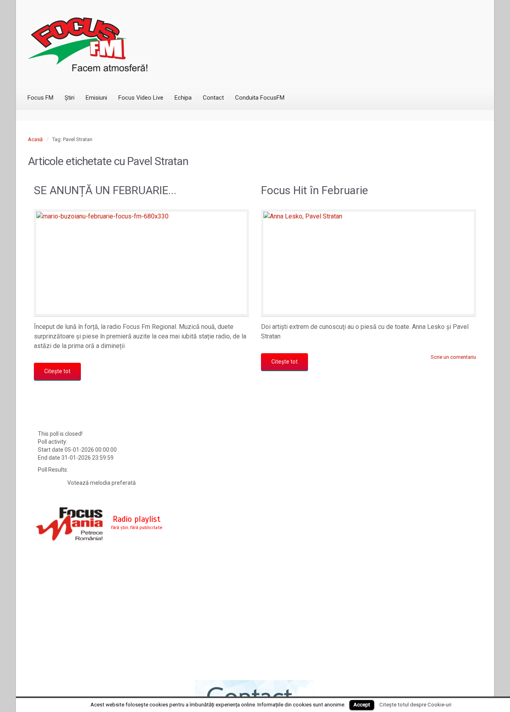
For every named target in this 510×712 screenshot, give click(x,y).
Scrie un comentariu (453, 357)
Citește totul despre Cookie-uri (415, 705)
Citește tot (57, 371)
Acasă (35, 139)
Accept (361, 705)
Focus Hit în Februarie (314, 190)
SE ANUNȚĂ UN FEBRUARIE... (105, 190)
